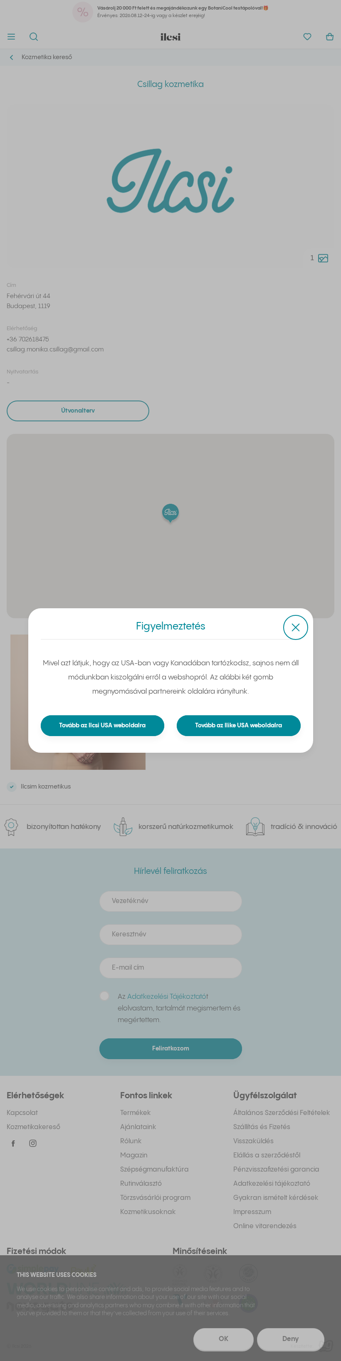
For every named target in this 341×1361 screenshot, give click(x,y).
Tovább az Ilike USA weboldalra (238, 726)
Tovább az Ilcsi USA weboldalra (102, 726)
